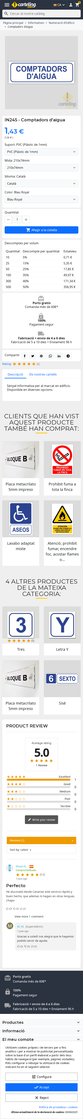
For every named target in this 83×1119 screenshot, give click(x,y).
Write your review (43, 819)
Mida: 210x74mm (17, 160)
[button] (71, 5)
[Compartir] (24, 356)
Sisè (62, 703)
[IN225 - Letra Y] (62, 624)
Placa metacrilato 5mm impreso (21, 486)
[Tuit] (33, 356)
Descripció (15, 374)
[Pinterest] (41, 356)
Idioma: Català (15, 176)
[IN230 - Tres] (20, 624)
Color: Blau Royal (17, 192)
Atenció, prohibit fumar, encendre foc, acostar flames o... (62, 551)
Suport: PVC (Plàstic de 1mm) (26, 145)
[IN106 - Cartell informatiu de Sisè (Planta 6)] (62, 678)
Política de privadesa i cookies (58, 1107)
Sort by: (15, 849)
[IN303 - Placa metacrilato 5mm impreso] (20, 459)
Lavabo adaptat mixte (21, 546)
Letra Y (62, 649)
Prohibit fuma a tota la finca (62, 486)
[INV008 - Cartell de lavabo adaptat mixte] (20, 518)
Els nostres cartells (43, 374)
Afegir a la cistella (41, 230)
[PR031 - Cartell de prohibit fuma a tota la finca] (62, 459)
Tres (21, 649)
